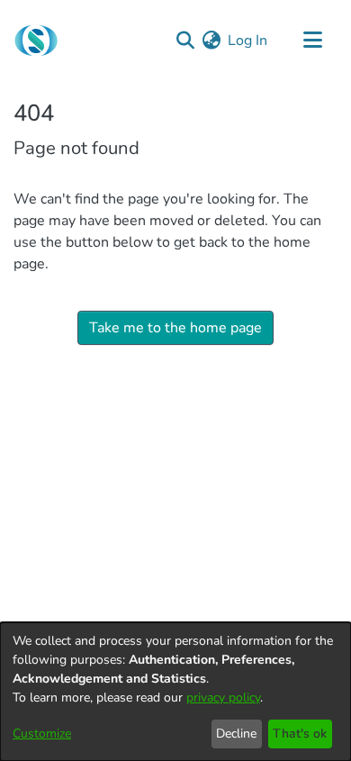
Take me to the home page (175, 328)
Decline (236, 733)
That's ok (300, 733)
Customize (42, 733)
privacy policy (223, 697)
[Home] (36, 40)
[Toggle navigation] (312, 40)
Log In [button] (248, 40)
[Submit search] (185, 40)
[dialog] (175, 691)
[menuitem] (211, 40)
